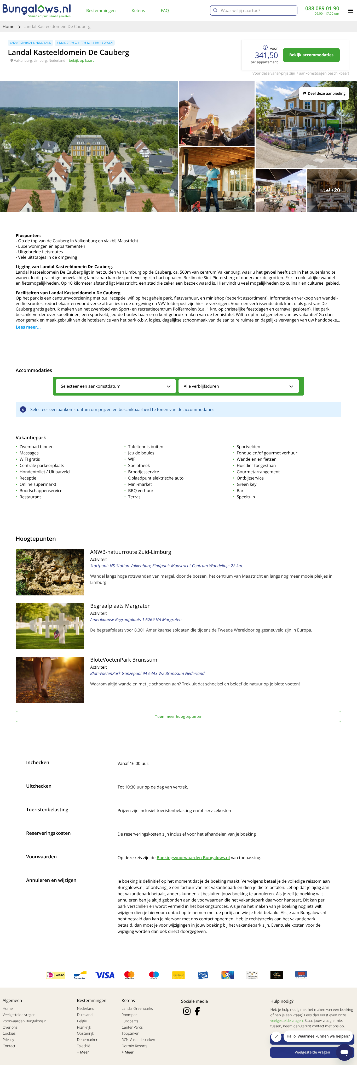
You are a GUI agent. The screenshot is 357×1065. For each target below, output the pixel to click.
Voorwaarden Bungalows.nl (25, 1021)
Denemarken (88, 1039)
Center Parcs (132, 1027)
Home (9, 26)
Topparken (130, 1033)
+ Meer (83, 1052)
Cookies (9, 1033)
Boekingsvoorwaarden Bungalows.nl (193, 857)
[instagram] (187, 1011)
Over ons (10, 1027)
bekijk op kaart (81, 60)
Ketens (138, 10)
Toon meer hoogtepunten (179, 716)
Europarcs (130, 1021)
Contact (9, 1046)
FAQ (165, 10)
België (82, 1021)
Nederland (85, 1008)
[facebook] (197, 1011)
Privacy (8, 1039)
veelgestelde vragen (286, 1020)
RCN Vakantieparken (138, 1039)
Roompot (129, 1014)
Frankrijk (84, 1027)
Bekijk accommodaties (311, 55)
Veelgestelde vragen (19, 1014)
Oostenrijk (85, 1033)
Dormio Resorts (134, 1046)
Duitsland (85, 1014)
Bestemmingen (101, 10)
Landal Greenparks (137, 1008)
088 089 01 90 (322, 8)
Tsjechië (83, 1046)
